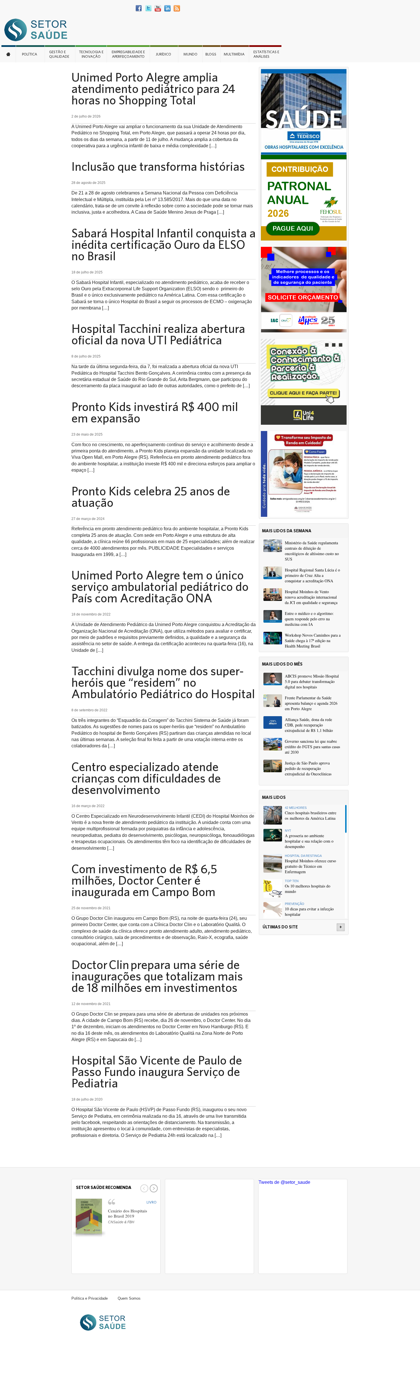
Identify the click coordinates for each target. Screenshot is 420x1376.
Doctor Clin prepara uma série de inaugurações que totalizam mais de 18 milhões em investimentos (157, 975)
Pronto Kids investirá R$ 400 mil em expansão (154, 412)
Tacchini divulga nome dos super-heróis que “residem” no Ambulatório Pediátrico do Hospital (163, 682)
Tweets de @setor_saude (284, 1182)
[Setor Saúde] (38, 29)
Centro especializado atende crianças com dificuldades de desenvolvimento (146, 778)
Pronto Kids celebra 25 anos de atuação (150, 496)
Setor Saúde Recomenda (103, 1187)
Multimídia (234, 54)
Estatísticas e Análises (266, 54)
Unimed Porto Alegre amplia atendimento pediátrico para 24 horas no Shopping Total (153, 88)
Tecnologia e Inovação (91, 54)
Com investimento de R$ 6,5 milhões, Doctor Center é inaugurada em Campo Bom (144, 880)
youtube (158, 8)
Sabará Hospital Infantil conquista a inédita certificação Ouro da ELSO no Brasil (163, 244)
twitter (148, 8)
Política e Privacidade (89, 1298)
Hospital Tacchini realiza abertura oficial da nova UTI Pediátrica (158, 334)
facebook (139, 8)
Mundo (190, 54)
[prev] (143, 1188)
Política (29, 54)
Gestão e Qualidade (59, 54)
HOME (8, 53)
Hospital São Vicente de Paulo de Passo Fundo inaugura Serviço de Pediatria (156, 1071)
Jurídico (163, 54)
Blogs (210, 54)
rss (176, 8)
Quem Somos (129, 1298)
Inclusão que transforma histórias (158, 166)
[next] (153, 1188)
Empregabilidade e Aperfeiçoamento (128, 54)
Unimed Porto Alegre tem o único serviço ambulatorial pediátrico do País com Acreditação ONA (160, 586)
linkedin (167, 8)
